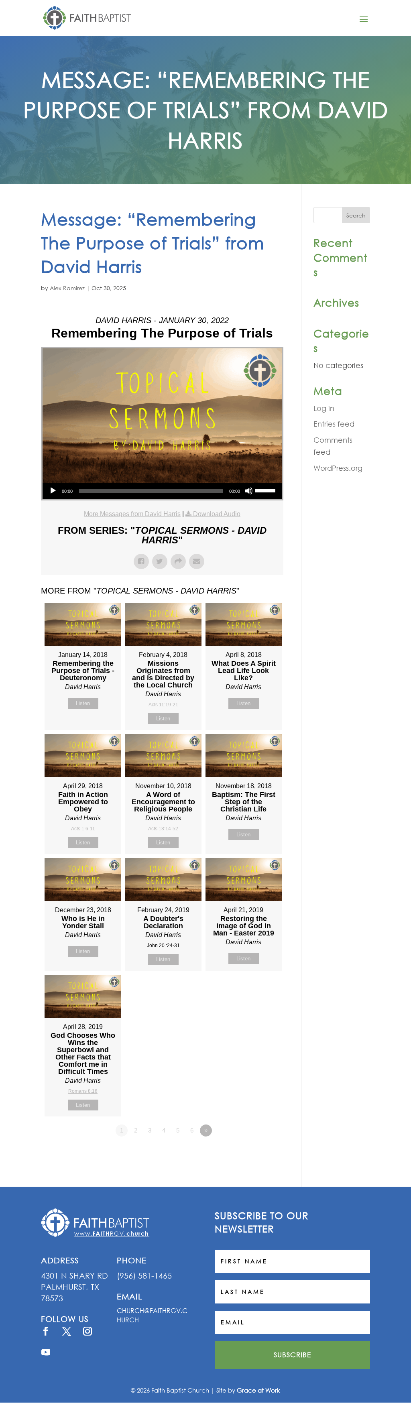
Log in (323, 408)
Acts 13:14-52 (163, 829)
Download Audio (216, 513)
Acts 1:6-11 (83, 829)
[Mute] (249, 491)
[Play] (53, 491)
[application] (162, 491)
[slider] (266, 490)
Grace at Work (258, 1390)
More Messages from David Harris (132, 513)
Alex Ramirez (67, 288)
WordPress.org (337, 468)
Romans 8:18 (83, 1091)
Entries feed (333, 423)
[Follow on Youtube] (46, 1352)
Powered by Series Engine (253, 1153)
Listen (83, 703)
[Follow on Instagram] (87, 1331)
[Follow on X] (66, 1331)
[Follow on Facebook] (46, 1331)
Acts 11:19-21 (163, 705)
